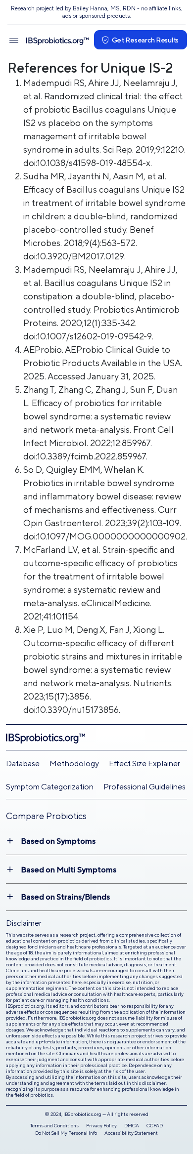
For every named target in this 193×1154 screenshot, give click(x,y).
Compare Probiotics (46, 816)
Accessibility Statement (131, 1133)
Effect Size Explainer (144, 763)
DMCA (131, 1125)
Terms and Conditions (54, 1125)
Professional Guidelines (144, 786)
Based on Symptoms (58, 841)
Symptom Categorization (50, 786)
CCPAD (154, 1125)
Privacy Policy (101, 1125)
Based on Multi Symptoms (68, 869)
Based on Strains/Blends (65, 897)
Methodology (74, 763)
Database (23, 763)
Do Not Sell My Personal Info (66, 1133)
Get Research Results (145, 40)
